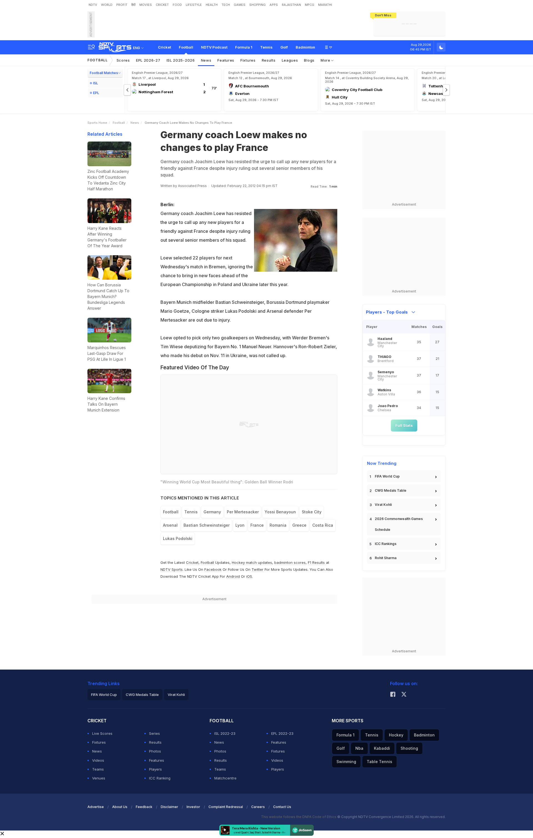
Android (233, 576)
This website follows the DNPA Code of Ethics (299, 817)
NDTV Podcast (214, 47)
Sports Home (97, 123)
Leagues (290, 60)
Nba (359, 748)
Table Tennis (379, 761)
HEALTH (212, 5)
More (326, 60)
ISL (95, 83)
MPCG (309, 5)
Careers (258, 807)
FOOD (177, 5)
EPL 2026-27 (148, 60)
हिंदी (133, 5)
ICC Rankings (385, 544)
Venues (98, 778)
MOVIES (145, 5)
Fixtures (248, 60)
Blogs (309, 60)
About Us (119, 807)
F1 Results (317, 562)
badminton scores (290, 562)
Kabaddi (382, 748)
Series (154, 733)
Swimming (346, 761)
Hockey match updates (252, 562)
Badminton (305, 47)
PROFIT (121, 5)
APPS (274, 5)
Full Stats (404, 425)
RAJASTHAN (291, 5)
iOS (249, 576)
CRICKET (162, 5)
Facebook (213, 569)
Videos (98, 760)
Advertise (95, 807)
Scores (123, 60)
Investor (193, 807)
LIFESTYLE (194, 5)
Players (155, 769)
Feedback (144, 807)
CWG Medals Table (390, 490)
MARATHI (325, 5)
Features (225, 60)
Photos (155, 751)
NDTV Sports (171, 569)
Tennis (266, 47)
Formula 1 (243, 47)
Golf (284, 47)
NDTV (93, 5)
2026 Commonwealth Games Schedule (399, 524)
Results (269, 60)
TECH (226, 5)
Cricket (164, 47)
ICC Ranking (159, 778)
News (206, 60)
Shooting (409, 748)
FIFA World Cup (387, 476)
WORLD (106, 5)
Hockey (396, 735)
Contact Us (282, 807)
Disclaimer (169, 807)
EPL (96, 93)
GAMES (239, 5)
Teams (98, 769)
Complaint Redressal (225, 807)
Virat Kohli (383, 505)
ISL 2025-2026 (181, 60)
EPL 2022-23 (282, 733)
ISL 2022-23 (224, 733)
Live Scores (102, 733)
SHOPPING (257, 5)
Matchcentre (225, 778)
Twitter (257, 569)
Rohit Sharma (385, 558)
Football (186, 47)
